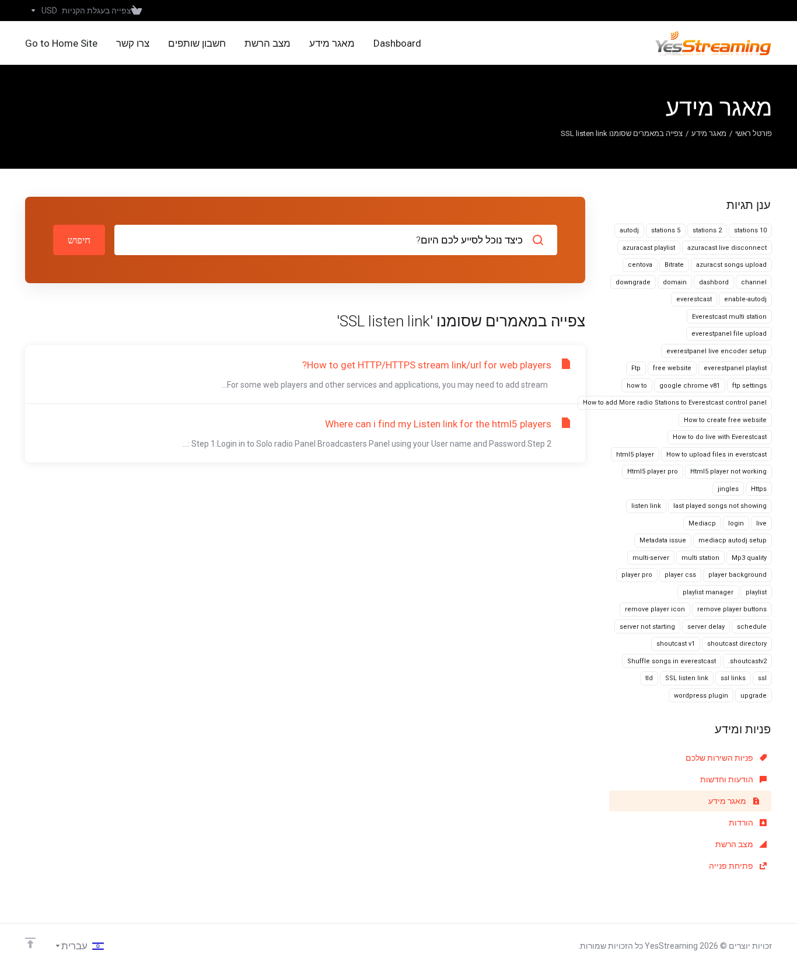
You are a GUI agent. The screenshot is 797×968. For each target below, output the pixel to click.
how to (637, 385)
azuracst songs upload (731, 265)
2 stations (707, 230)
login (736, 523)
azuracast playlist (649, 248)
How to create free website (725, 420)
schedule (752, 627)
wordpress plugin (701, 695)
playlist (756, 592)
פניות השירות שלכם (720, 757)
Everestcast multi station (729, 317)
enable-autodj (745, 299)
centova (640, 265)
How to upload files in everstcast (716, 454)
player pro (636, 575)
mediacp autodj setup (732, 540)
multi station (700, 558)
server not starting (647, 627)
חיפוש (79, 240)
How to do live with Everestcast (720, 437)
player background (737, 575)
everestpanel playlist (735, 368)
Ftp (636, 368)
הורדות (742, 822)
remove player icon (655, 609)
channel (754, 282)
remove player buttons (732, 609)
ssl (762, 678)
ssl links (733, 678)
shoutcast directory (737, 643)
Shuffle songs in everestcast (671, 661)
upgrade (753, 695)
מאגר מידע (708, 133)
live (761, 523)
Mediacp (702, 523)
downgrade (633, 282)
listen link (646, 506)
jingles (728, 489)
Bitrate (674, 265)
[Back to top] (30, 943)
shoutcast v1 (675, 643)
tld (649, 678)
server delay (706, 627)
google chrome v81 (689, 385)
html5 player (635, 454)
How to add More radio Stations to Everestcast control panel (675, 402)
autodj (629, 230)
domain (675, 282)
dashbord (714, 282)
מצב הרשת (735, 844)
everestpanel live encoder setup (716, 351)
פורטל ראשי (753, 133)
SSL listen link (686, 678)
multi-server (650, 558)
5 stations (665, 230)
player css (680, 575)
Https (759, 489)
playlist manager (708, 592)
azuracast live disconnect (727, 248)
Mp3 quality (749, 558)
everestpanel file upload (729, 333)
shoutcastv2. (747, 661)
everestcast (694, 299)
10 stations (750, 230)
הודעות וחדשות (727, 779)
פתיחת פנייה (732, 865)
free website (672, 368)
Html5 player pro (652, 471)
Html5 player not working (728, 471)
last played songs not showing (720, 506)
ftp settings (749, 385)
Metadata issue (662, 540)
